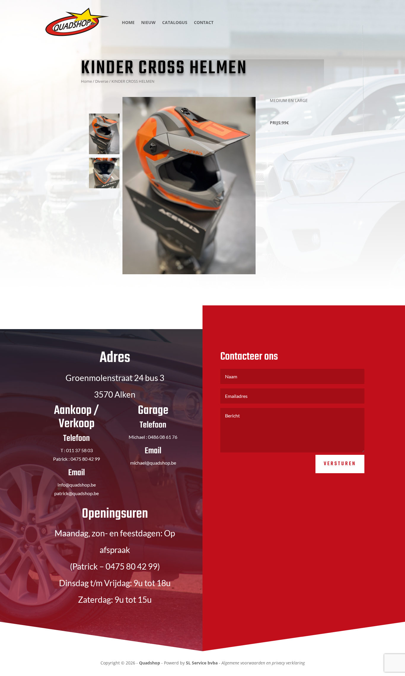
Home (128, 22)
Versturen (340, 464)
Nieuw (148, 22)
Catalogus (174, 22)
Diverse (101, 81)
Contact (203, 22)
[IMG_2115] (189, 186)
